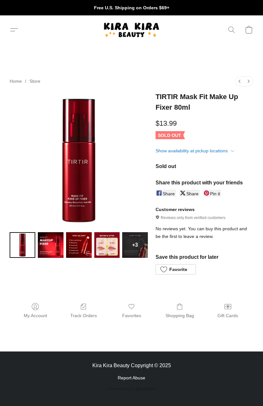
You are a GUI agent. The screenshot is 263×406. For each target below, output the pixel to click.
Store (35, 81)
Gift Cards (227, 315)
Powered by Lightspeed (132, 388)
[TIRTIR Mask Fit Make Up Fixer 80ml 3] (107, 245)
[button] (131, 30)
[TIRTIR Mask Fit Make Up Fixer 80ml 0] (22, 245)
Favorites (131, 315)
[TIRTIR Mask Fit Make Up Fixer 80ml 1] (51, 245)
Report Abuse (131, 377)
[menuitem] (239, 81)
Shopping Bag (179, 315)
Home (16, 81)
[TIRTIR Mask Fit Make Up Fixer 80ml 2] (79, 245)
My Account (35, 315)
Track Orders (83, 315)
